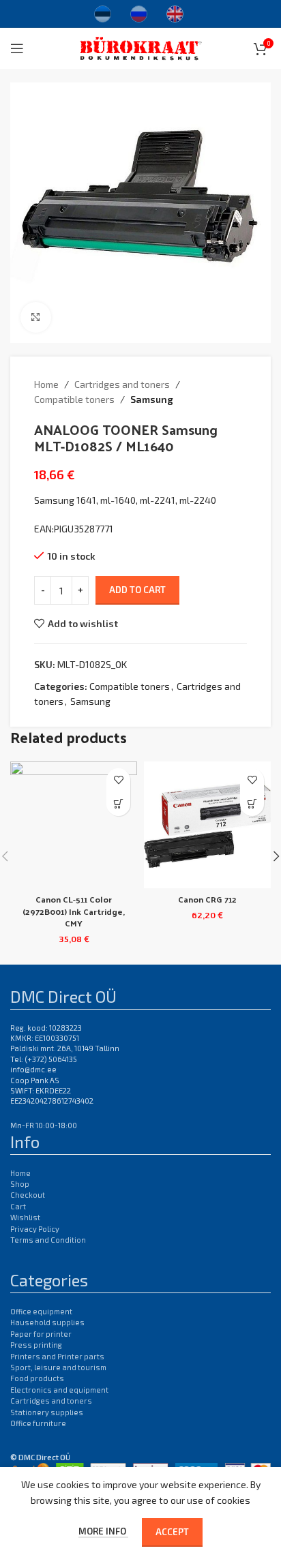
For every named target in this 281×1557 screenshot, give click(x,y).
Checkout (27, 1194)
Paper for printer (41, 1333)
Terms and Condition (48, 1239)
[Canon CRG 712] (207, 824)
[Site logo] (141, 46)
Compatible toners (74, 399)
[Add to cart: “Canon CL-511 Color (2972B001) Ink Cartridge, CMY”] (118, 804)
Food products (37, 1378)
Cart (18, 1206)
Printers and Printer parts (57, 1356)
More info (103, 1531)
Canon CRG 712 (207, 899)
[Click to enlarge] (35, 317)
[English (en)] (175, 12)
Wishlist (25, 1217)
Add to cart (137, 589)
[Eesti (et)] (102, 12)
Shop (19, 1183)
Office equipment (41, 1311)
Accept (172, 1531)
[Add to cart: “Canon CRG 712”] (252, 804)
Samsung (151, 399)
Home (46, 384)
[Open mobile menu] (17, 48)
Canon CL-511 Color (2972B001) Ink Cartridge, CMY (74, 911)
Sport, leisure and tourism (58, 1367)
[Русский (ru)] (138, 12)
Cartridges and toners (122, 384)
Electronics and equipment (59, 1389)
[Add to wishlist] (118, 780)
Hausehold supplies (47, 1322)
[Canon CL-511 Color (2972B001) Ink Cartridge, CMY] (73, 824)
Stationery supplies (46, 1412)
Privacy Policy (34, 1228)
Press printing (36, 1344)
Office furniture (38, 1423)
